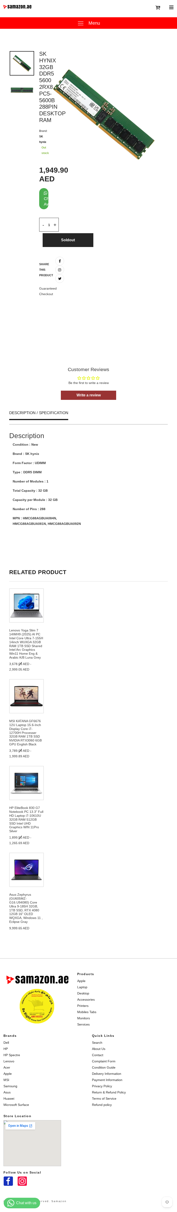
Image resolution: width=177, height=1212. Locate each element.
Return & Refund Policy (109, 1092)
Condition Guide (103, 1067)
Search (97, 1042)
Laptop (82, 987)
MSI (6, 1080)
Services (83, 1024)
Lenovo (8, 1061)
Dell (6, 1042)
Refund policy (102, 1105)
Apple (81, 981)
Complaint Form (103, 1061)
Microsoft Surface (16, 1105)
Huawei (8, 1098)
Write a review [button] (89, 395)
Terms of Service (104, 1098)
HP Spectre (11, 1055)
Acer (6, 1067)
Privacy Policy (102, 1086)
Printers (82, 1006)
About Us (98, 1049)
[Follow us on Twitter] (59, 278)
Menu (93, 23)
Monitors (83, 1018)
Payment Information (107, 1080)
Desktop (83, 993)
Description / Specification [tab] (38, 413)
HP (5, 1049)
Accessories (86, 999)
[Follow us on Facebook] (59, 261)
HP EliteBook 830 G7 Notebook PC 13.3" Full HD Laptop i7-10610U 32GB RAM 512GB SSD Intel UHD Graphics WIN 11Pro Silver (26, 819)
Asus (7, 1092)
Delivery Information (106, 1073)
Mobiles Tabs (86, 1012)
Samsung (10, 1086)
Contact (97, 1055)
